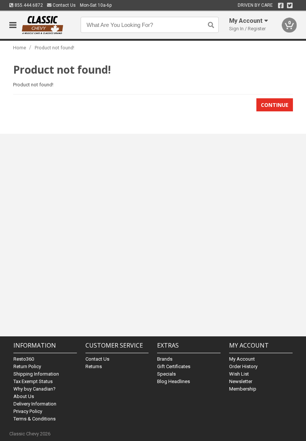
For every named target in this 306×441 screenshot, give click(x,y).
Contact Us (63, 5)
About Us (23, 396)
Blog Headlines (173, 381)
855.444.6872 (28, 5)
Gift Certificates (173, 366)
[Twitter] (290, 5)
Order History (243, 366)
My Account (242, 359)
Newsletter (240, 381)
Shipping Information (36, 374)
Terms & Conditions (34, 419)
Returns (93, 366)
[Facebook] (281, 5)
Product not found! (54, 47)
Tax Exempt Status (33, 381)
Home (19, 47)
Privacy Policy (27, 411)
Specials (166, 374)
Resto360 (23, 359)
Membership (242, 389)
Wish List (239, 374)
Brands (164, 359)
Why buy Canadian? (34, 389)
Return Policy (27, 366)
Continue (274, 104)
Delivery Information (34, 404)
